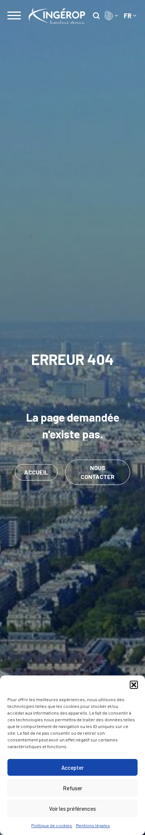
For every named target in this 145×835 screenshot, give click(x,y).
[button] (134, 685)
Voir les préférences (72, 808)
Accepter (72, 767)
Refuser (72, 788)
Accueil (36, 472)
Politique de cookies (51, 825)
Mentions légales (93, 825)
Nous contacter (98, 472)
